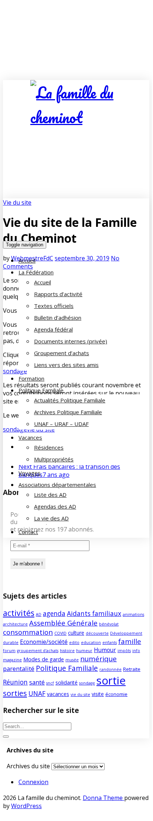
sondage (87, 683)
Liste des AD (50, 494)
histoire (67, 650)
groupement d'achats (37, 650)
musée (72, 659)
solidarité (66, 682)
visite (98, 693)
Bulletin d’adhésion (57, 317)
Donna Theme (103, 798)
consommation (28, 632)
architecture (15, 624)
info (136, 650)
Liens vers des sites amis (66, 364)
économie (116, 694)
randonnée (110, 669)
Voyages (29, 473)
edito (74, 642)
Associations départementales (57, 484)
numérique (98, 658)
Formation (31, 378)
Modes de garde (43, 659)
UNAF (36, 693)
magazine (12, 659)
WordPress (26, 806)
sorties (15, 693)
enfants (109, 642)
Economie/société (44, 642)
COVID (60, 633)
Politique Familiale (41, 390)
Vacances (30, 437)
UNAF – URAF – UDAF (61, 423)
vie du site (80, 694)
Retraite (131, 669)
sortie (111, 680)
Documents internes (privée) (70, 341)
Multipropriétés (54, 459)
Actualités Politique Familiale (69, 400)
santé (37, 682)
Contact (28, 532)
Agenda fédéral (53, 329)
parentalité (18, 668)
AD (38, 614)
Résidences (49, 447)
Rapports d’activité (58, 294)
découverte (97, 633)
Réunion (15, 682)
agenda (54, 613)
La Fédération (36, 272)
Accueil (26, 260)
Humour (105, 650)
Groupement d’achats (61, 353)
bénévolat (109, 624)
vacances (58, 693)
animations (133, 614)
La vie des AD (51, 518)
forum (9, 650)
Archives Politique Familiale (68, 412)
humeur (84, 650)
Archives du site (28, 766)
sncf (50, 683)
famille (129, 641)
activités (18, 612)
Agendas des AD (55, 506)
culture (76, 632)
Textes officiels (54, 305)
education (91, 642)
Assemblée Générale (63, 622)
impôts (124, 650)
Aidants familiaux (94, 613)
